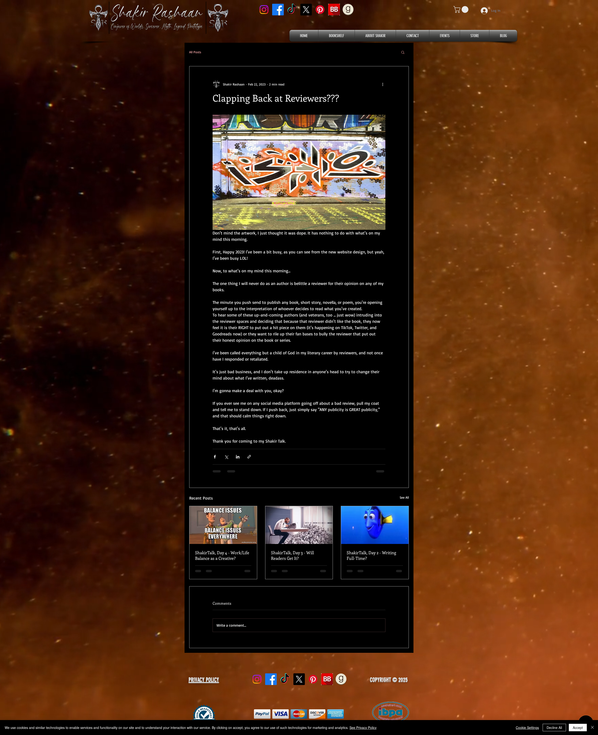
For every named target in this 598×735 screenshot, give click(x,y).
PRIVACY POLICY (204, 683)
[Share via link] (249, 456)
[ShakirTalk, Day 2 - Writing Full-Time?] (375, 525)
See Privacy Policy (363, 727)
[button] (461, 9)
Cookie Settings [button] (527, 727)
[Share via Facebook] (215, 456)
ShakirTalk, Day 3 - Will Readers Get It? (292, 555)
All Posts (195, 52)
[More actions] (382, 84)
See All (404, 497)
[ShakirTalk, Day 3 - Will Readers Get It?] (299, 525)
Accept (578, 727)
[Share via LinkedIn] (237, 456)
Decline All (554, 727)
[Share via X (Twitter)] (226, 456)
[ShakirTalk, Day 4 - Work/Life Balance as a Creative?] (223, 525)
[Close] (592, 727)
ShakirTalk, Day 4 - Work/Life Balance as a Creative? (222, 555)
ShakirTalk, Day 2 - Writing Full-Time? (371, 555)
